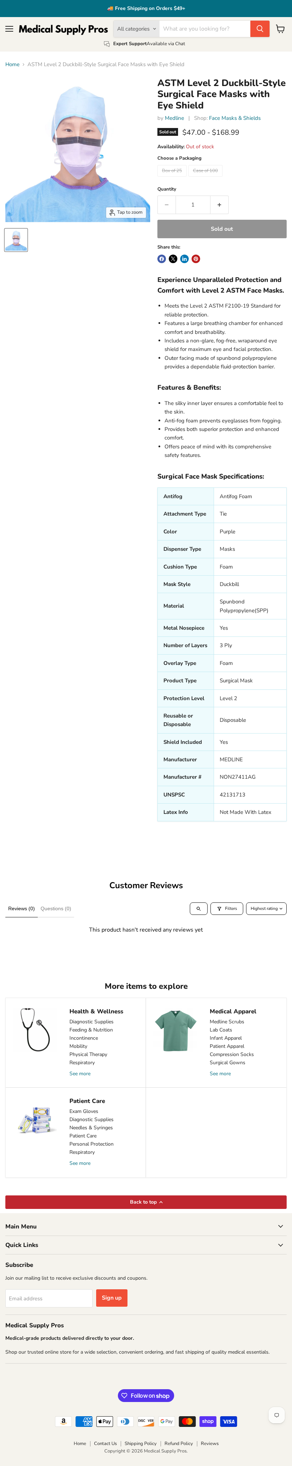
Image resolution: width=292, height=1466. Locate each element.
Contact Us (105, 1443)
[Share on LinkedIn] (184, 259)
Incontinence (83, 1038)
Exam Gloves (83, 1111)
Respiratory (82, 1062)
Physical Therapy (88, 1054)
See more (79, 1073)
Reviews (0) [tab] (21, 908)
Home (12, 65)
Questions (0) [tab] (56, 908)
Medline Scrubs (227, 1021)
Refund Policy (179, 1443)
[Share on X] (173, 259)
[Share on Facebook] (161, 259)
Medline (174, 118)
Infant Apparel (226, 1038)
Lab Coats (221, 1030)
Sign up (112, 1298)
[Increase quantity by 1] (219, 205)
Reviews (210, 1443)
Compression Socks (232, 1054)
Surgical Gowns (227, 1062)
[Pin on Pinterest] (196, 259)
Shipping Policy (141, 1443)
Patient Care (83, 1135)
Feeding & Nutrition (91, 1030)
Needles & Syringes (91, 1127)
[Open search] (199, 908)
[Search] (260, 29)
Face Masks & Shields (235, 118)
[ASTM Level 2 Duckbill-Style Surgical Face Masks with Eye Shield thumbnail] (16, 240)
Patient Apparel (227, 1046)
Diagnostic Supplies (91, 1021)
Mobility (78, 1046)
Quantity (166, 189)
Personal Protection (91, 1144)
